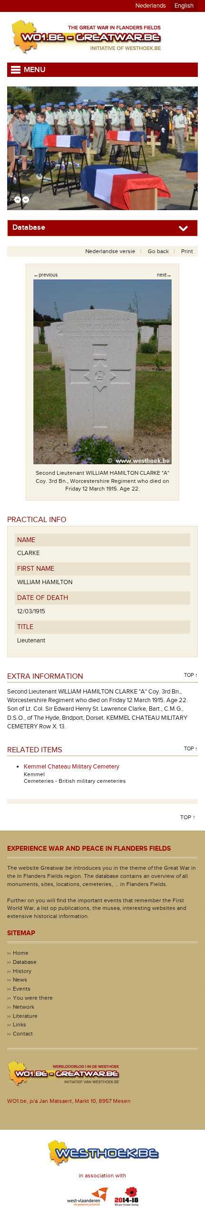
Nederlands (150, 6)
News (20, 979)
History (22, 971)
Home (21, 953)
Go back (158, 251)
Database (25, 962)
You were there (33, 997)
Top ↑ (191, 675)
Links (19, 1024)
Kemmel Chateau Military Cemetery (71, 766)
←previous (45, 275)
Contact (23, 1033)
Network (23, 1007)
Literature (25, 1016)
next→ (164, 275)
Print (187, 251)
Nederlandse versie (110, 251)
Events (22, 988)
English (184, 6)
